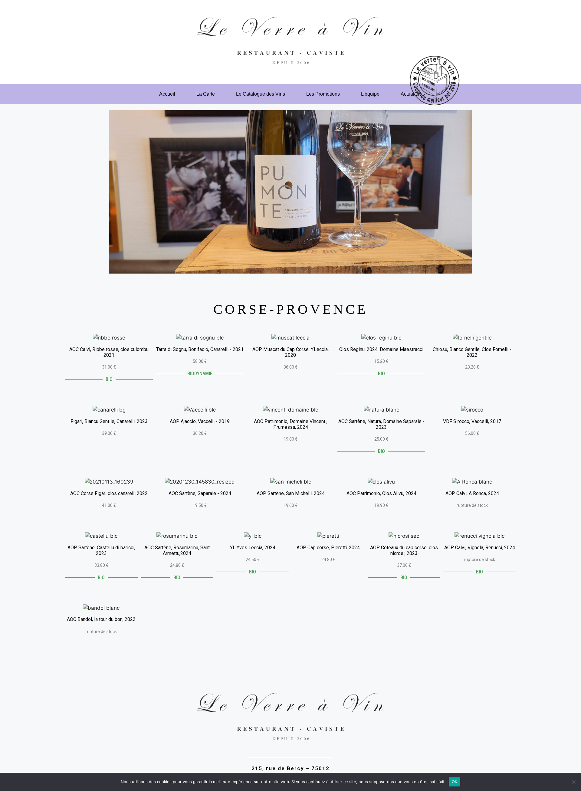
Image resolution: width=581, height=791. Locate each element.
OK (455, 781)
